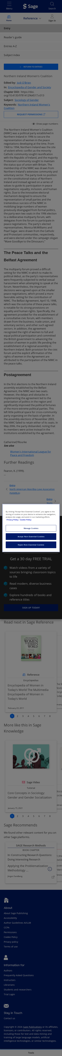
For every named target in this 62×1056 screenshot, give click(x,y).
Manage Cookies (31, 528)
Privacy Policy (13, 519)
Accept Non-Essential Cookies (31, 536)
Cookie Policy (25, 519)
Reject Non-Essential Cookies (31, 545)
